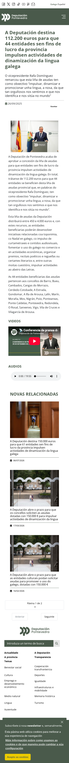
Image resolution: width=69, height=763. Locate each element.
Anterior (19, 616)
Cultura (8, 675)
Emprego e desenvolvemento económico (14, 684)
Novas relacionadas (34, 394)
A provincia (10, 657)
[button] (62, 722)
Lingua (8, 702)
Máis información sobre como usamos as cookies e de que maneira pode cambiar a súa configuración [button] (34, 744)
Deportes (39, 675)
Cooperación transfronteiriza (43, 668)
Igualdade (40, 681)
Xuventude (10, 709)
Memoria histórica (44, 696)
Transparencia (42, 657)
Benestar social (12, 667)
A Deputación (42, 652)
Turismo (39, 702)
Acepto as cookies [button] (17, 757)
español (61, 4)
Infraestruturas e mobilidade (44, 689)
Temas (8, 661)
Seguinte (49, 616)
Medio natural (12, 696)
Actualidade (11, 652)
